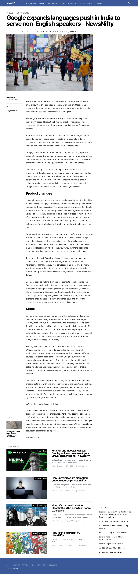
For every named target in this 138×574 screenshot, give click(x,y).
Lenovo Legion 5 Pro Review (111, 544)
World (99, 3)
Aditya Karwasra (12, 111)
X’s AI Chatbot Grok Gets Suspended (114, 521)
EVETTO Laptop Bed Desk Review (113, 532)
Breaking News (32, 3)
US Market (91, 3)
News (9, 12)
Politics (70, 3)
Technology (80, 3)
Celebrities (52, 3)
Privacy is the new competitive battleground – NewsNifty (13, 434)
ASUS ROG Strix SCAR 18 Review (112, 548)
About (9, 565)
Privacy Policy (28, 565)
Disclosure (52, 565)
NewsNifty (11, 3)
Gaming (62, 3)
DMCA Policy (41, 565)
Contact (16, 565)
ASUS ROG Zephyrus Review (110, 552)
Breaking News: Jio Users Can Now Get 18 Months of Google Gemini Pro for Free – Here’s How (115, 514)
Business (42, 3)
